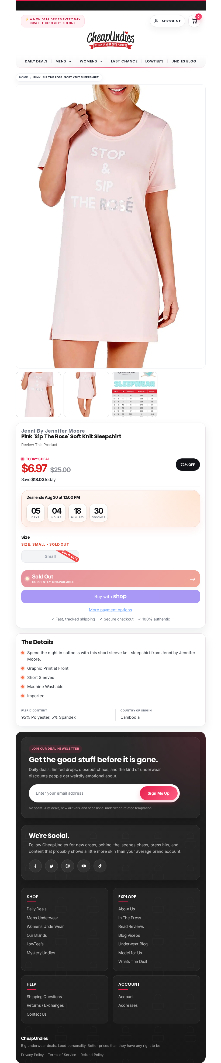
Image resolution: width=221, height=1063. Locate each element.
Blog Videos (129, 935)
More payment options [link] (110, 609)
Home (23, 77)
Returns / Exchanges (45, 1005)
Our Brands (37, 935)
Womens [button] (88, 61)
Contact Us (37, 1014)
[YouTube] (83, 865)
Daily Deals (36, 61)
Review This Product (39, 445)
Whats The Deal (132, 961)
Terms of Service (62, 1055)
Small (50, 556)
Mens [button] (61, 61)
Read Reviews (131, 926)
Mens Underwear (42, 917)
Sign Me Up (159, 793)
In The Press (129, 917)
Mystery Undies (41, 952)
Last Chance (124, 61)
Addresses (128, 1005)
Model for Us (130, 952)
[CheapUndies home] (110, 40)
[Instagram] (67, 865)
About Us (126, 908)
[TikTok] (100, 865)
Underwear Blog (133, 943)
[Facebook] (35, 865)
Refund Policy (92, 1055)
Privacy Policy (32, 1055)
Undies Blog (183, 61)
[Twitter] (51, 865)
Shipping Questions (44, 996)
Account (126, 996)
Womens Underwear (45, 926)
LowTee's (154, 61)
